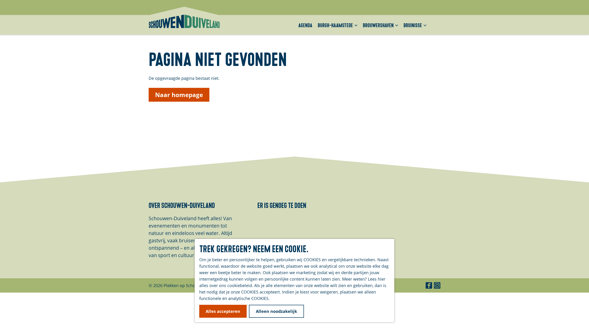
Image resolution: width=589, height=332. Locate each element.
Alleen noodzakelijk (276, 311)
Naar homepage (179, 95)
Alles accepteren (223, 311)
